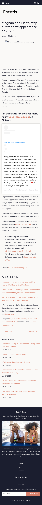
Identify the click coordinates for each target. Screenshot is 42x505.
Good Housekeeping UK (17, 268)
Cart (38, 3)
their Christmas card (23, 224)
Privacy (21, 471)
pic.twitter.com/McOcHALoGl (18, 251)
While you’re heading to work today (16, 362)
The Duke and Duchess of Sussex (28, 190)
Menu (6, 3)
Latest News (21, 412)
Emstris (27, 500)
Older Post (8, 331)
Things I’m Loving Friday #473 (14, 354)
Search (21, 468)
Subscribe (33, 493)
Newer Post (33, 331)
